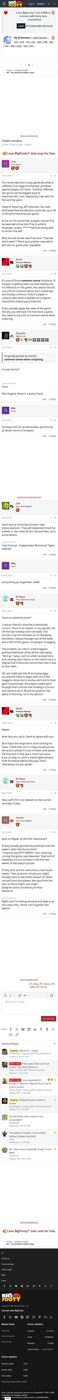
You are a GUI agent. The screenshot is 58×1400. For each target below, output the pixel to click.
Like (44, 250)
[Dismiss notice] (53, 12)
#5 (55, 517)
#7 (55, 611)
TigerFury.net (9, 545)
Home (4, 1280)
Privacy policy (7, 1269)
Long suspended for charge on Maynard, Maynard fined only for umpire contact (30, 1083)
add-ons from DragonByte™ (34, 1392)
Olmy (6, 144)
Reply (53, 250)
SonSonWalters (47, 1349)
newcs (12, 1139)
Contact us (6, 1258)
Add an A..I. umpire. (29, 1050)
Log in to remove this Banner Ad (29, 497)
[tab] (22, 65)
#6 (55, 575)
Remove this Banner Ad (29, 135)
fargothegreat (14, 1106)
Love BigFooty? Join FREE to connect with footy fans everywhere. (33, 16)
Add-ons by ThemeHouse (12, 1397)
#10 (54, 832)
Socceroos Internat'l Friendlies (27, 51)
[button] (5, 995)
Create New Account (41, 25)
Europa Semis (31, 45)
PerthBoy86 (14, 1122)
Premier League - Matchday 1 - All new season (32, 39)
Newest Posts (8, 1324)
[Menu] (4, 3)
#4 (55, 420)
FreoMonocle (14, 1053)
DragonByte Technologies (11, 1395)
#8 (55, 723)
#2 (55, 273)
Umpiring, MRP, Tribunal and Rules (36, 1053)
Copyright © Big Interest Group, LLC (15, 1305)
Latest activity (7, 1341)
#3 (55, 347)
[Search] (54, 3)
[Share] (51, 175)
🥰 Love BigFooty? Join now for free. (29, 153)
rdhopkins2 (14, 1155)
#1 (55, 175)
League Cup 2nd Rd (12, 45)
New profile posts (8, 1336)
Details (24, 1395)
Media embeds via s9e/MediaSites (36, 1397)
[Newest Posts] (49, 3)
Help (3, 1275)
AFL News (33, 983)
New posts (6, 1330)
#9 (55, 793)
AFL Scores (41, 986)
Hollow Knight (15, 1090)
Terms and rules (8, 1264)
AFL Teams (45, 983)
